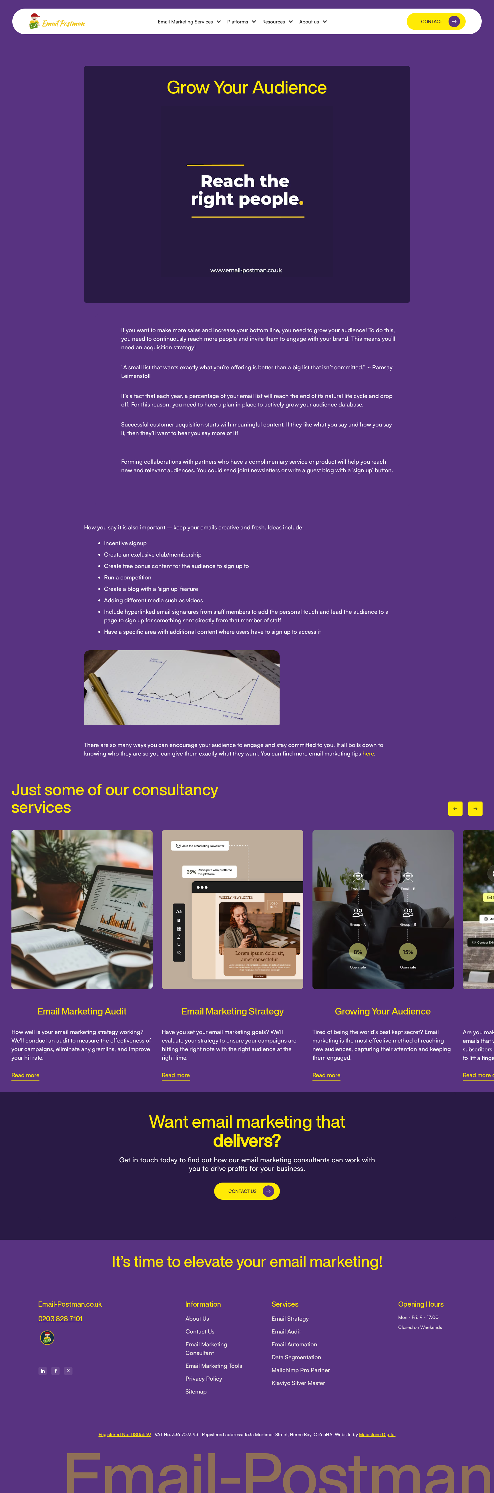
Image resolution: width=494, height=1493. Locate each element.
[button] (189, 21)
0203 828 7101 (60, 1318)
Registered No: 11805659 (125, 1434)
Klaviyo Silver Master (298, 1382)
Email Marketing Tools (214, 1365)
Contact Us (200, 1331)
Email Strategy (290, 1318)
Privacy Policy (204, 1378)
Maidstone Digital (377, 1434)
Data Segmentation (296, 1357)
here (368, 753)
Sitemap (196, 1391)
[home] (56, 21)
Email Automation (294, 1344)
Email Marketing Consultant (206, 1348)
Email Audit (286, 1331)
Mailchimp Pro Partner (301, 1370)
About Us (197, 1318)
